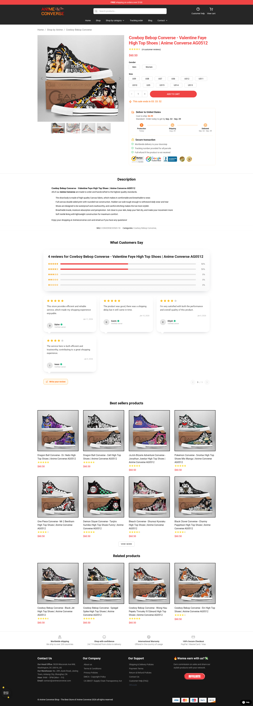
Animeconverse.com (82, 220)
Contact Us (134, 677)
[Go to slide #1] (58, 128)
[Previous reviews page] (192, 382)
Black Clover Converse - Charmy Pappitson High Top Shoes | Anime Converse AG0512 (192, 525)
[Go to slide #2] (73, 128)
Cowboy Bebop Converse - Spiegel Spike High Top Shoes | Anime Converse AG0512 (100, 611)
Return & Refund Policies (140, 672)
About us (88, 664)
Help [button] (247, 702)
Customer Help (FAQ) (138, 681)
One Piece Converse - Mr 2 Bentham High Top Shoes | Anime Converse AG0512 (55, 525)
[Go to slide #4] (104, 128)
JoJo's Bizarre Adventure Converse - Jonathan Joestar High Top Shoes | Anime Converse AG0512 (147, 459)
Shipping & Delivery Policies (141, 664)
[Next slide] (120, 78)
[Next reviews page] (207, 382)
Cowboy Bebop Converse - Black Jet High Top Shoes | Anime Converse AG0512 (55, 611)
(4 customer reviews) (151, 49)
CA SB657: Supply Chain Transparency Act (103, 681)
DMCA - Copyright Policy (95, 677)
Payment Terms (136, 668)
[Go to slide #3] (88, 128)
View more (126, 544)
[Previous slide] (42, 78)
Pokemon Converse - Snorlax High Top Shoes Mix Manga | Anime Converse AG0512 (194, 459)
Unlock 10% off (5, 693)
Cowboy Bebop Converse (79, 29)
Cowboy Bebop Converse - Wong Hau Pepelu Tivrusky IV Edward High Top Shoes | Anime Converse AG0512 (148, 611)
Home (40, 29)
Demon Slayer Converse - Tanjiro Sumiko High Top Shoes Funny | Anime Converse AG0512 (103, 525)
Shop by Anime (55, 29)
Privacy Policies (91, 672)
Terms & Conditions (92, 668)
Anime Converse (67, 192)
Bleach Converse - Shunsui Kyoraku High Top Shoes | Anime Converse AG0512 (147, 525)
